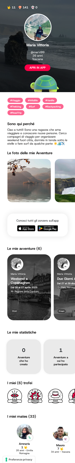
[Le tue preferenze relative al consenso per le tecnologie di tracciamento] (19, 459)
